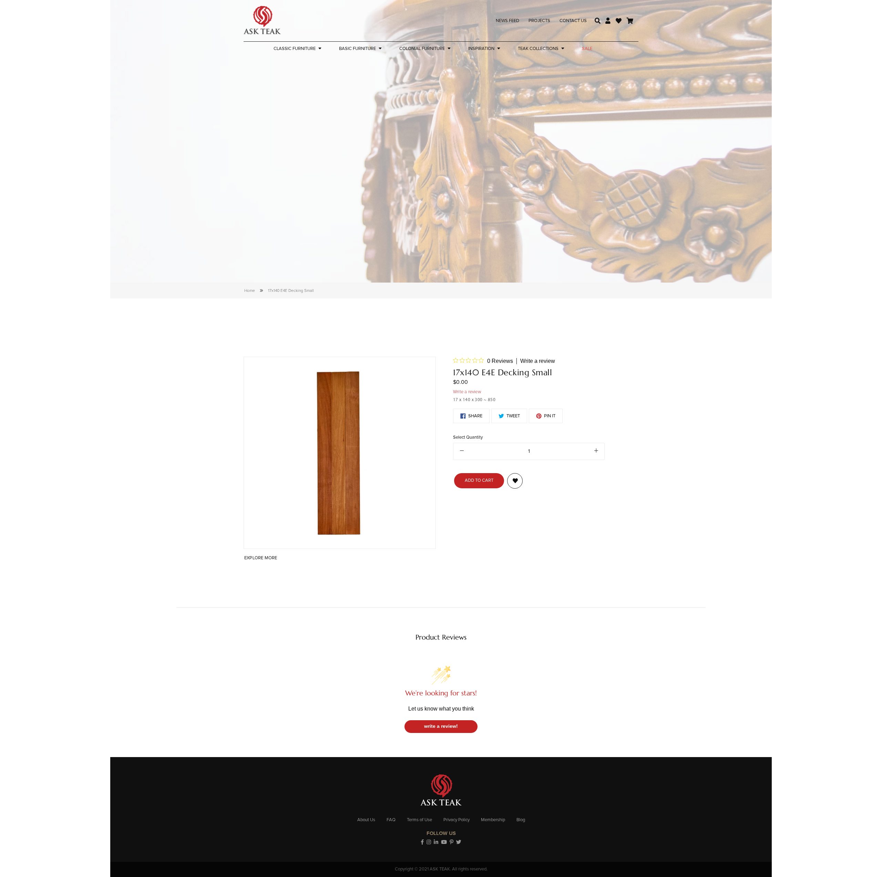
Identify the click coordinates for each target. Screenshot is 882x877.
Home (249, 291)
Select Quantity (468, 437)
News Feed (507, 21)
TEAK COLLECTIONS (538, 49)
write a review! (441, 726)
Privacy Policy (456, 820)
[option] (340, 453)
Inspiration (481, 49)
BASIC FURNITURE (357, 49)
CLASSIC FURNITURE (295, 49)
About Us (366, 820)
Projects (539, 21)
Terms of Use (419, 820)
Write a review (537, 361)
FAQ (391, 820)
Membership (493, 820)
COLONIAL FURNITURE (422, 49)
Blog (520, 820)
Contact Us (573, 21)
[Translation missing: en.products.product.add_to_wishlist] (515, 481)
